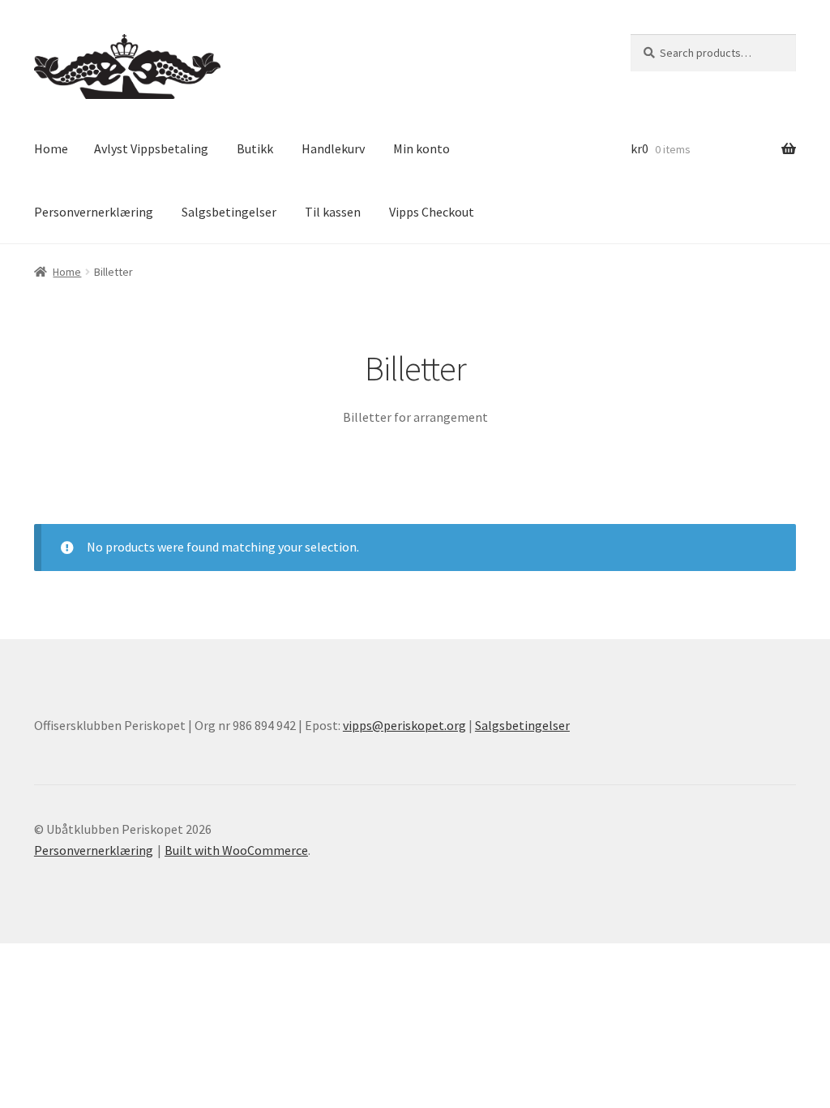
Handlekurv (333, 148)
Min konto (421, 148)
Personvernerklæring (93, 212)
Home (51, 148)
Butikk (255, 148)
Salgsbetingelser (229, 212)
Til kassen (333, 212)
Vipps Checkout (431, 212)
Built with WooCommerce (236, 850)
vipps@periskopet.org (404, 725)
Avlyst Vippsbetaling (151, 148)
